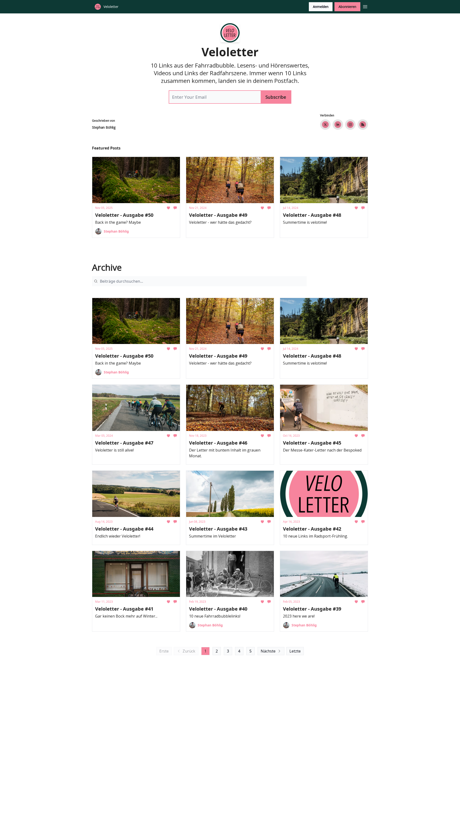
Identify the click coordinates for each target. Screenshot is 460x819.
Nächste (268, 651)
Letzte (295, 651)
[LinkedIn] (338, 124)
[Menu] (365, 6)
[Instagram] (350, 124)
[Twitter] (325, 124)
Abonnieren (347, 6)
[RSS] (362, 124)
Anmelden (320, 6)
